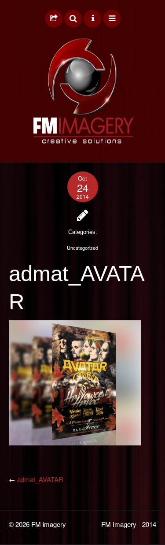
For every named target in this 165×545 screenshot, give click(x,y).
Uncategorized (82, 247)
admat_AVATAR (40, 479)
